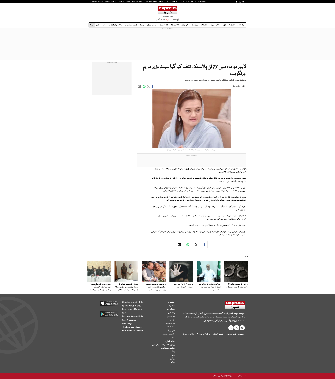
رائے (97, 25)
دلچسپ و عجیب (131, 25)
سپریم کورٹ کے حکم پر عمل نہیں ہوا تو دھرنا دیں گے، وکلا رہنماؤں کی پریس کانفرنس (99, 287)
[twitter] (196, 244)
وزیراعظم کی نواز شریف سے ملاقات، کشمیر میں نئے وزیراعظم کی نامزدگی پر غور (156, 287)
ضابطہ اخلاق (218, 334)
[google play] (104, 315)
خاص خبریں (214, 25)
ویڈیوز (172, 358)
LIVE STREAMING (151, 2)
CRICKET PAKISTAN (186, 2)
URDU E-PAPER (110, 2)
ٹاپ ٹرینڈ (184, 25)
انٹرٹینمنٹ (175, 25)
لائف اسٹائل (163, 25)
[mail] (179, 244)
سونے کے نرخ (170, 341)
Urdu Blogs (127, 323)
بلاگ (173, 351)
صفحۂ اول (241, 25)
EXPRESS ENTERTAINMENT (168, 2)
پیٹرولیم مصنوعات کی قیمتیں (163, 344)
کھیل (224, 25)
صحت (142, 25)
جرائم (173, 362)
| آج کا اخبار (175, 19)
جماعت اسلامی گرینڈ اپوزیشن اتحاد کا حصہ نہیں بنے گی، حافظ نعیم (209, 287)
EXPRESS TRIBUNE (97, 2)
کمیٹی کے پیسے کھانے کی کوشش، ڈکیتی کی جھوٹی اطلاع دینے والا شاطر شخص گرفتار (126, 287)
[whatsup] (187, 244)
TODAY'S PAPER (200, 2)
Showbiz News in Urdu (132, 302)
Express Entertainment (133, 330)
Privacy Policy (203, 334)
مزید (91, 25)
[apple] (104, 304)
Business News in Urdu (132, 316)
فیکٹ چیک (151, 25)
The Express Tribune (132, 327)
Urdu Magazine (129, 320)
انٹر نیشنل (194, 25)
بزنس (103, 25)
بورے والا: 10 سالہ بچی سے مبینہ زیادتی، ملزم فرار (183, 286)
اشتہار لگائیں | (160, 19)
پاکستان (204, 25)
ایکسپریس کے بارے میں (236, 334)
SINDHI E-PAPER (138, 2)
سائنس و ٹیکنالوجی (115, 25)
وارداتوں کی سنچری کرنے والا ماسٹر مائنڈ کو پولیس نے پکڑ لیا (236, 286)
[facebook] (204, 244)
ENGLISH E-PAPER (124, 2)
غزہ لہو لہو (171, 309)
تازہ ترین (231, 25)
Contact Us (188, 334)
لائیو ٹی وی (168, 19)
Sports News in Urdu (131, 305)
